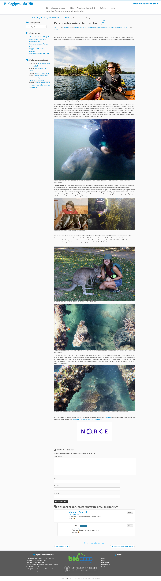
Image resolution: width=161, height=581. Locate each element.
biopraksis (76, 27)
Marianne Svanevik (78, 512)
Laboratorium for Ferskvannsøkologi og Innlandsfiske (93, 27)
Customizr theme (96, 578)
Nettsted (56, 493)
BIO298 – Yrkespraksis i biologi (55, 8)
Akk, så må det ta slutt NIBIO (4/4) (39, 37)
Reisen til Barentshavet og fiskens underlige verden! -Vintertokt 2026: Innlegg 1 (39, 78)
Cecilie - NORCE (65, 18)
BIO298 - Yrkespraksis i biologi (39, 18)
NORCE (113, 27)
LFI (109, 27)
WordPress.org (105, 566)
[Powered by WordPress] (81, 577)
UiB (124, 27)
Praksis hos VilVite (62, 546)
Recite (113, 8)
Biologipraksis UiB (18, 3)
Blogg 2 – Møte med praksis (39, 560)
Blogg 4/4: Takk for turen (42, 73)
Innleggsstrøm (105, 562)
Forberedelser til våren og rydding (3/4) (44, 558)
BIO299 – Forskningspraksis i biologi (82, 8)
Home (28, 18)
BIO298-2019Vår (54, 18)
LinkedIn (108, 417)
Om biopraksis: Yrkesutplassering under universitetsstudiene (64, 11)
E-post (56, 486)
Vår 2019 (127, 27)
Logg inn (103, 560)
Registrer (103, 558)
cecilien (56, 29)
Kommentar (58, 456)
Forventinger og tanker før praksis (122, 546)
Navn (56, 478)
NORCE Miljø (118, 27)
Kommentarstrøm (105, 564)
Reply (130, 512)
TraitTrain (103, 8)
